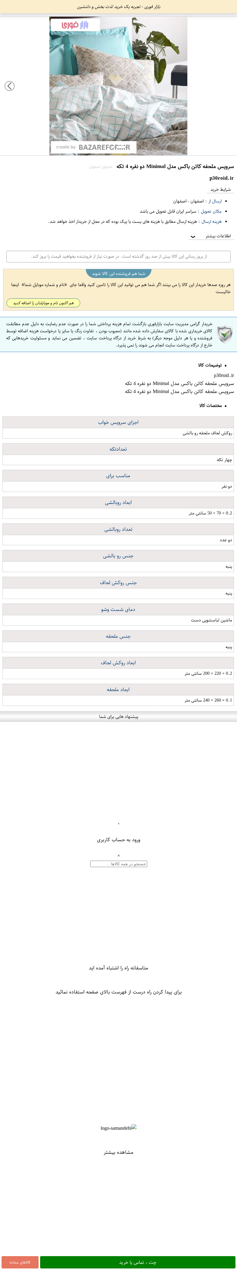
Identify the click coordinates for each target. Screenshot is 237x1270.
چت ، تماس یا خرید (137, 1262)
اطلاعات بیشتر (210, 236)
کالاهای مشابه (20, 1262)
